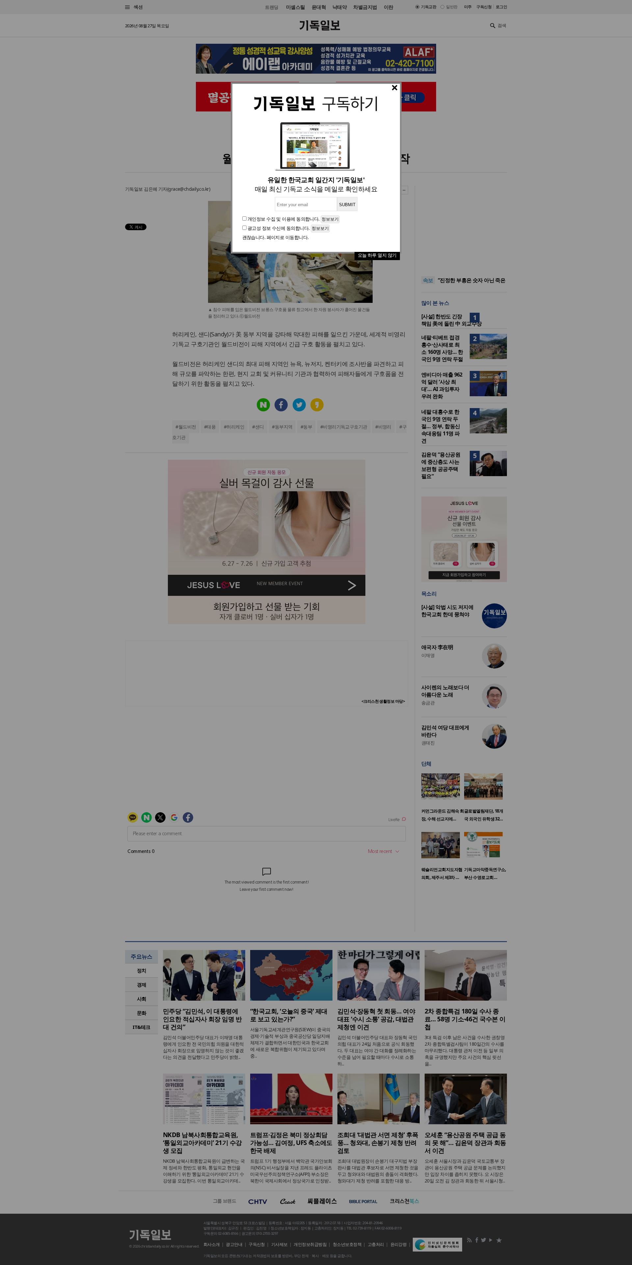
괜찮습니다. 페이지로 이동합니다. (275, 237)
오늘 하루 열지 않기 (377, 255)
